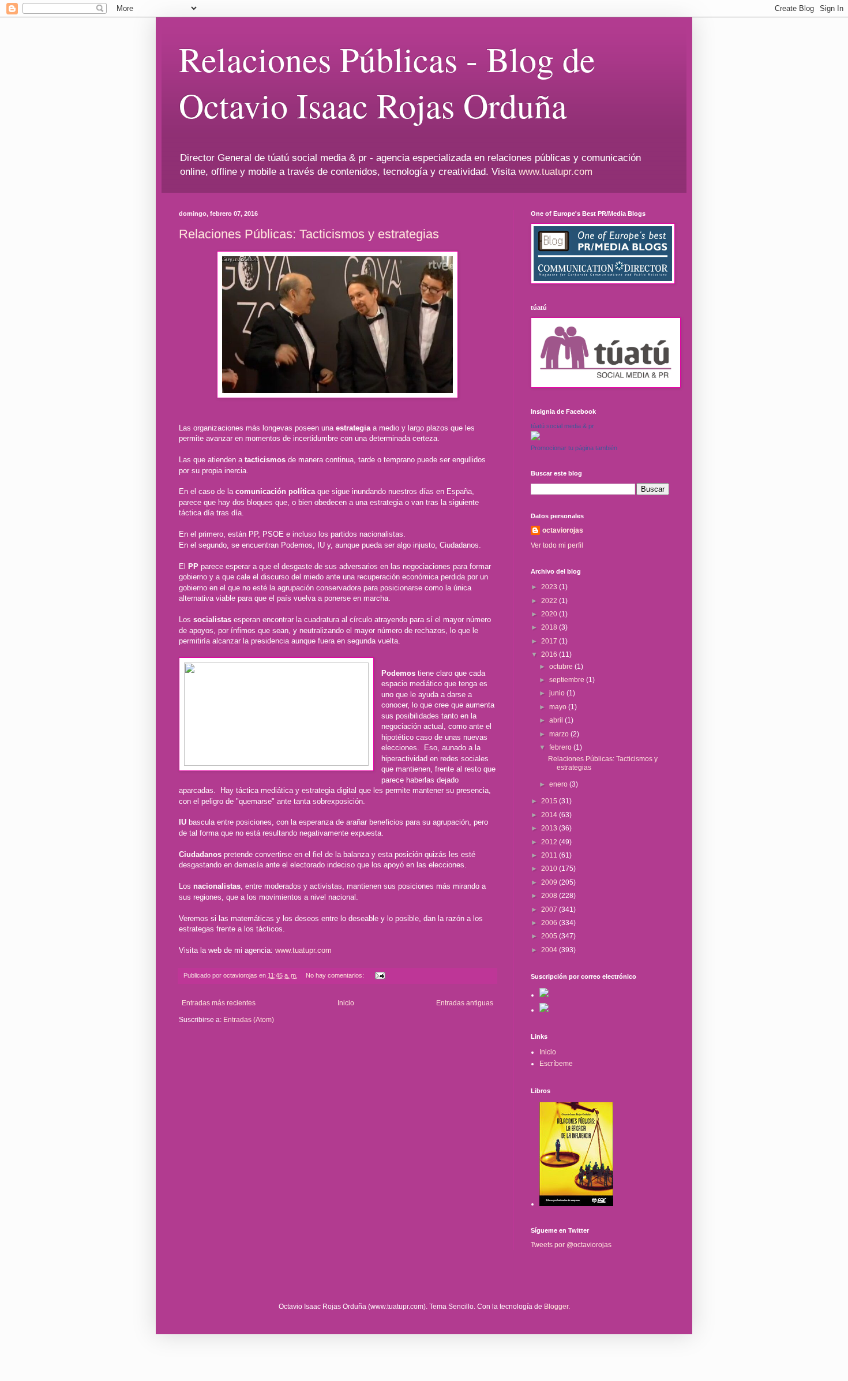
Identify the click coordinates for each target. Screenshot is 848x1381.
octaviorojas (562, 530)
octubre (562, 667)
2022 (550, 601)
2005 (550, 936)
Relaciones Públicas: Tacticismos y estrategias (309, 234)
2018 (550, 627)
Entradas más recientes (219, 1003)
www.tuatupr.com (555, 171)
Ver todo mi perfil (557, 545)
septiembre (567, 680)
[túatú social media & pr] (535, 438)
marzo (560, 734)
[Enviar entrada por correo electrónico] (379, 975)
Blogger (556, 1307)
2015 (550, 801)
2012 (550, 842)
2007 (550, 909)
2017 (550, 641)
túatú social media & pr (562, 425)
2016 (550, 654)
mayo (558, 707)
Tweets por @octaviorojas (571, 1245)
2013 (550, 828)
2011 (550, 855)
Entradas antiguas (464, 1003)
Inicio (345, 1003)
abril (557, 720)
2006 (550, 923)
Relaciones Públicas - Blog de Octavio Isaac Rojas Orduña (387, 82)
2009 (550, 882)
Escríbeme (556, 1064)
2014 (550, 815)
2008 (550, 896)
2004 (550, 950)
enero (559, 784)
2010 (550, 868)
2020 (550, 614)
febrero (561, 747)
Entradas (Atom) (248, 1020)
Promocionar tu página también (574, 447)
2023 (550, 587)
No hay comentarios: (336, 975)
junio (557, 693)
